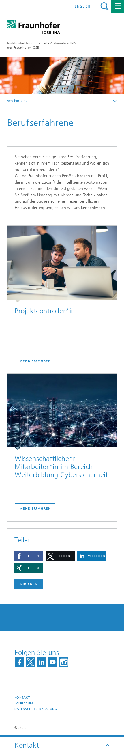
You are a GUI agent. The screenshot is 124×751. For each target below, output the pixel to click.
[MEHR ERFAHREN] (62, 264)
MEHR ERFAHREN (35, 361)
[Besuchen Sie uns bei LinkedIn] (41, 662)
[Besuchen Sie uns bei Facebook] (19, 662)
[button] (28, 556)
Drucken (29, 584)
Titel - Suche (104, 6)
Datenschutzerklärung (35, 709)
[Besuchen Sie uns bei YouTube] (52, 662)
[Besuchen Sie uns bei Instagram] (63, 662)
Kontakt (22, 698)
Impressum (23, 703)
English (83, 6)
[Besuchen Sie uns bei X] (30, 662)
